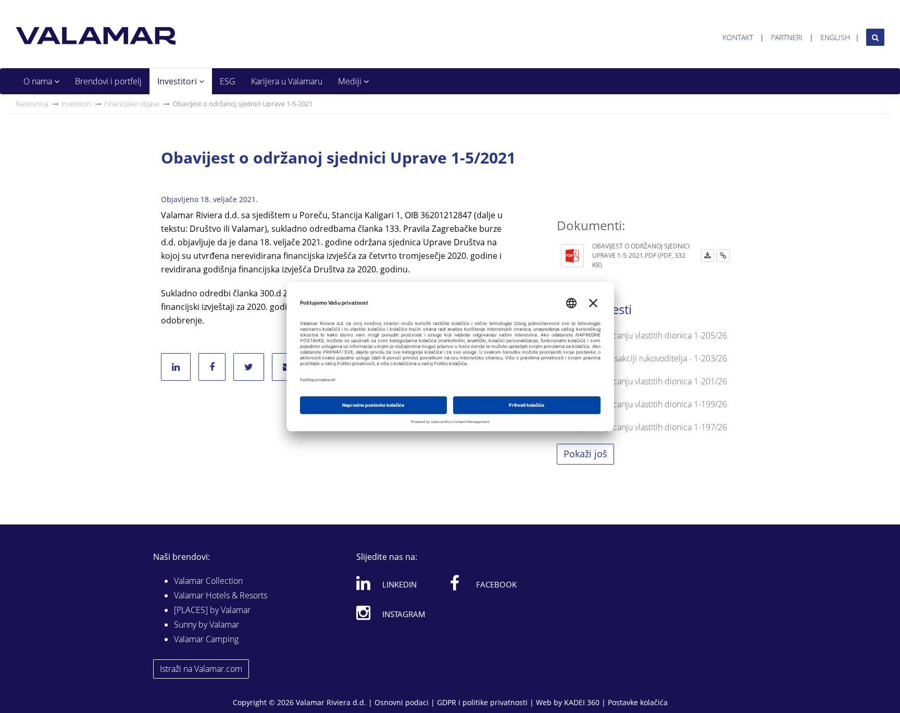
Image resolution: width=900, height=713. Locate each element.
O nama (38, 81)
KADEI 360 (581, 702)
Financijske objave (131, 103)
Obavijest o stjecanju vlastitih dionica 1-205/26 (642, 335)
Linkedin (399, 584)
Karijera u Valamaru (286, 81)
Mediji (351, 81)
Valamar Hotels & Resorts (220, 595)
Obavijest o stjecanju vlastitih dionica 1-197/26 (642, 427)
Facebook (496, 584)
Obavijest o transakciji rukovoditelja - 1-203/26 (642, 358)
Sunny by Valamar (206, 624)
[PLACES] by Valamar (212, 610)
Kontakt (737, 37)
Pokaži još (585, 453)
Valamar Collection (208, 580)
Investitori (178, 81)
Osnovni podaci (401, 702)
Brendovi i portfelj (108, 81)
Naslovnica (32, 103)
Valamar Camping (206, 639)
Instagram (404, 614)
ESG (227, 81)
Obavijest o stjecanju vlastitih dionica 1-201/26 (642, 381)
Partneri (787, 37)
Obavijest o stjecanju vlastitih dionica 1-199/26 (642, 404)
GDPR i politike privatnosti (482, 702)
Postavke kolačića (638, 702)
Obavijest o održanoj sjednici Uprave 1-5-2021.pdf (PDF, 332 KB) (641, 255)
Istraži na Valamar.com (201, 668)
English (835, 37)
